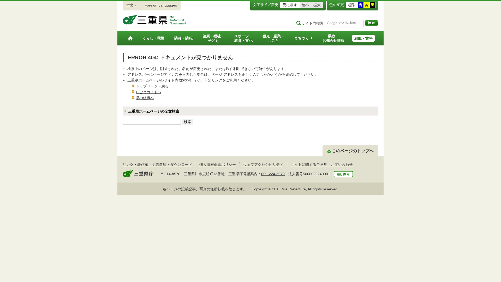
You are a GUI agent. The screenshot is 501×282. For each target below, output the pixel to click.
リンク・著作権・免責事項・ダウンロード (157, 164)
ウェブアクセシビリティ (263, 164)
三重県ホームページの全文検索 (153, 111)
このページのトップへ (353, 151)
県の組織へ (145, 98)
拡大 (317, 5)
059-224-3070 (273, 174)
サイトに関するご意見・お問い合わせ (322, 164)
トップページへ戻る (152, 86)
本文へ (131, 5)
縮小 (305, 5)
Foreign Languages (161, 5)
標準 (351, 5)
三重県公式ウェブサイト (155, 20)
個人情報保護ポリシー (217, 164)
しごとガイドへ (148, 92)
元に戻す (290, 5)
